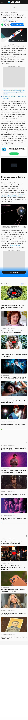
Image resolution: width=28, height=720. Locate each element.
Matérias (6, 12)
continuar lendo (14, 272)
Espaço (15, 12)
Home (2, 12)
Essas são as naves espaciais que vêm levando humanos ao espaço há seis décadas (14, 92)
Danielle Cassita (7, 20)
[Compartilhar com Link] (8, 24)
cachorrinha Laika (15, 245)
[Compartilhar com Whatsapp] (2, 24)
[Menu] (2, 2)
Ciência (11, 12)
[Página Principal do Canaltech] (14, 2)
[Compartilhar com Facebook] (5, 24)
